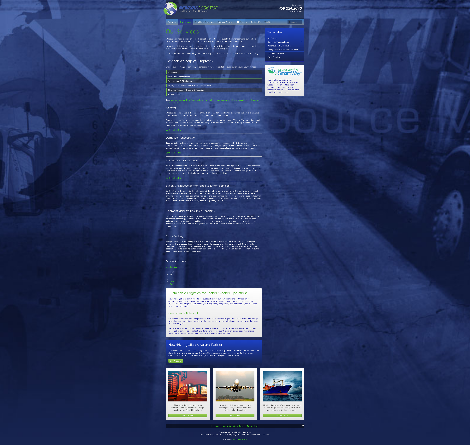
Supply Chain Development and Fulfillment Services (197, 185)
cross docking (172, 102)
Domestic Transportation (181, 137)
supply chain (244, 100)
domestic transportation (204, 100)
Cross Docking (174, 236)
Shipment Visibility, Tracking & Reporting (190, 210)
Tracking (268, 22)
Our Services (185, 22)
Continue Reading (173, 130)
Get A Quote (175, 361)
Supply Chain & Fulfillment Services (282, 49)
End (171, 284)
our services (176, 100)
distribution (233, 100)
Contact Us (255, 22)
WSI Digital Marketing (240, 439)
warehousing (221, 100)
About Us (172, 22)
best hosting (171, 267)
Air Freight (172, 107)
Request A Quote (226, 22)
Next (172, 282)
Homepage (215, 426)
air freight (187, 100)
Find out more (188, 415)
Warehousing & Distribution (183, 160)
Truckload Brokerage (204, 22)
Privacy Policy (253, 426)
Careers (243, 22)
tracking (254, 100)
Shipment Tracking (275, 53)
